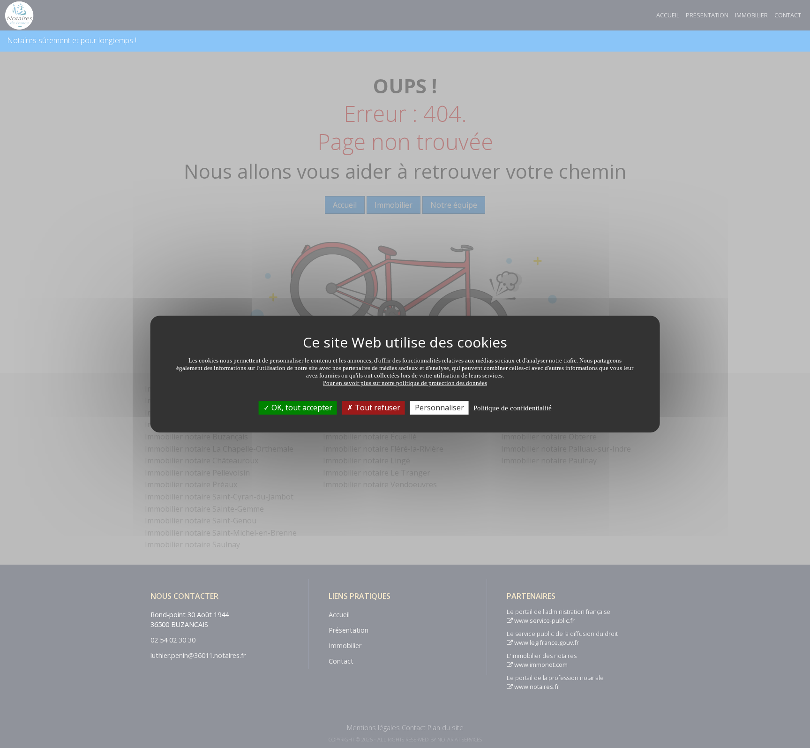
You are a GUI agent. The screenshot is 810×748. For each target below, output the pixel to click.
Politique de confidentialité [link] (512, 408)
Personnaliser (439, 407)
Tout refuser (376, 407)
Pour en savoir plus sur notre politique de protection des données (405, 382)
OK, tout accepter (301, 407)
